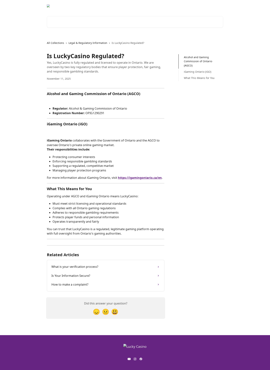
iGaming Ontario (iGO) (197, 71)
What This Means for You (199, 78)
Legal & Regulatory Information (88, 43)
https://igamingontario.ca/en (140, 178)
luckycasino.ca (212, 6)
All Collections (55, 43)
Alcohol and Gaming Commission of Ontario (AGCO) (198, 61)
